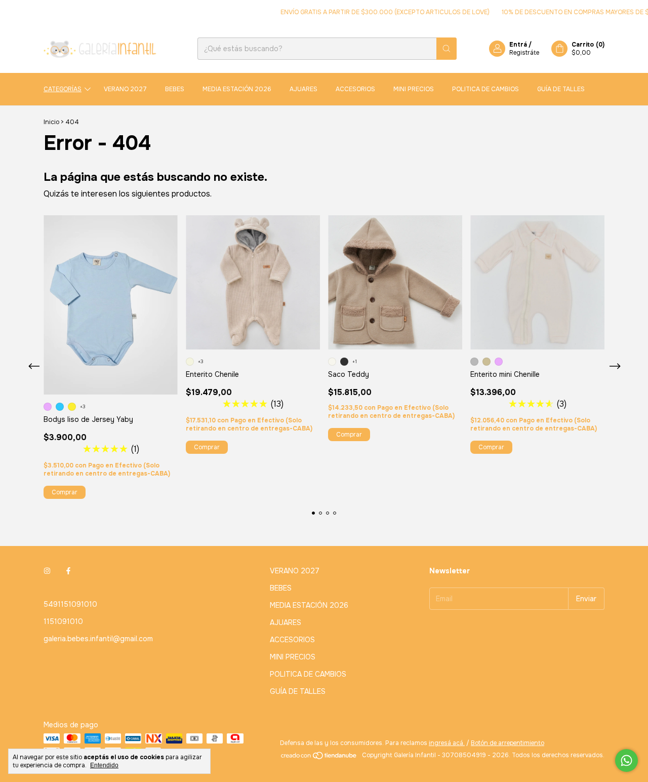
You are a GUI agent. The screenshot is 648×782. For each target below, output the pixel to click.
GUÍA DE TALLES (561, 89)
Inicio (51, 122)
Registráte (524, 53)
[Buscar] (446, 48)
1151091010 (63, 621)
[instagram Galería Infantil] (47, 570)
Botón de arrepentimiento (507, 743)
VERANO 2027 (125, 89)
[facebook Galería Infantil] (68, 570)
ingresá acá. (447, 743)
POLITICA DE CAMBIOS (485, 89)
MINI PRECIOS (413, 89)
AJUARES (303, 89)
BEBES (174, 89)
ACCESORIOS (355, 89)
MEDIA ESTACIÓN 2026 (236, 89)
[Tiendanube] (319, 758)
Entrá (518, 45)
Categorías (63, 89)
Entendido (104, 765)
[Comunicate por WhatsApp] (626, 760)
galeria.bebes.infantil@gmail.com (98, 638)
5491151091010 (70, 604)
